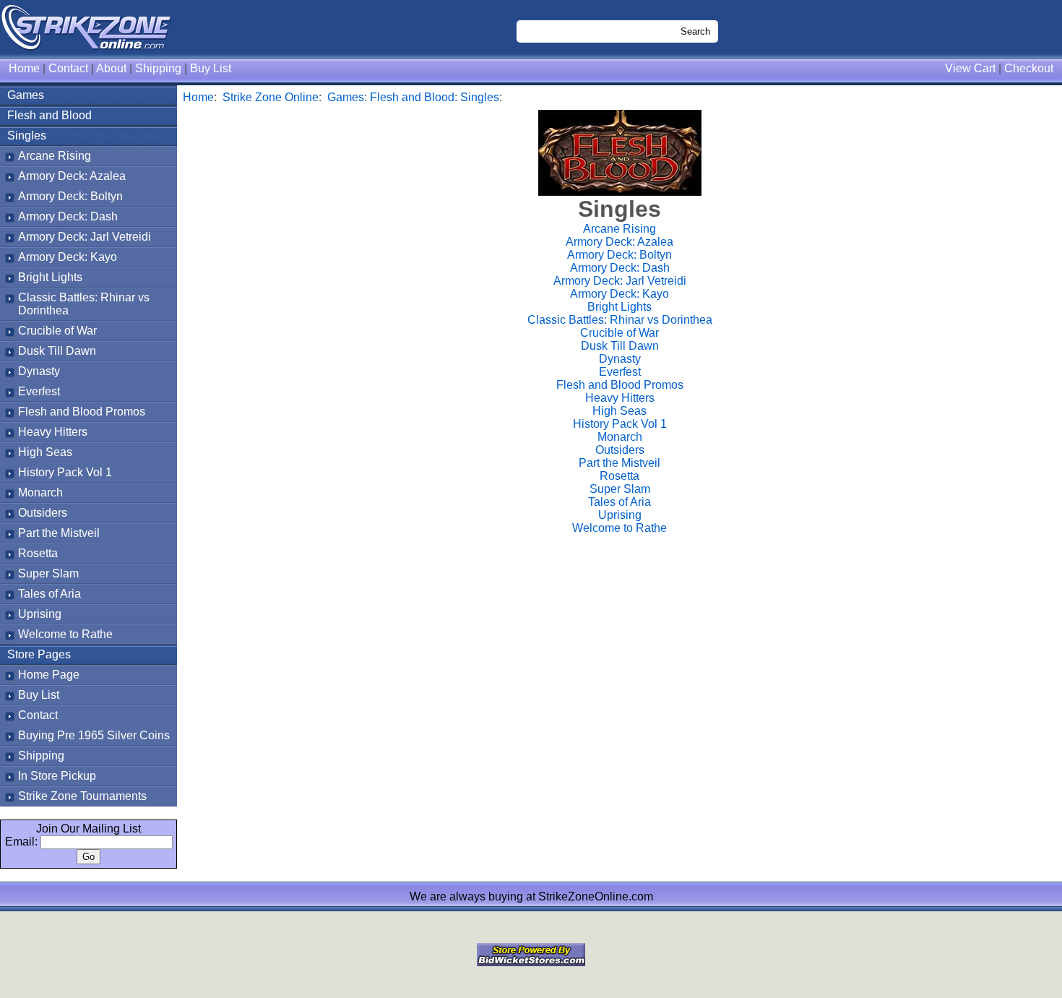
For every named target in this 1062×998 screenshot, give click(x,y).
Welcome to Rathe (65, 634)
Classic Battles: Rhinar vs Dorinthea (619, 320)
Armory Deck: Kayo (67, 257)
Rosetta (38, 553)
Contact (68, 68)
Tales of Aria (49, 594)
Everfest (39, 391)
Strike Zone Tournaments (82, 796)
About (111, 68)
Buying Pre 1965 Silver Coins (94, 735)
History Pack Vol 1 (65, 472)
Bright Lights (50, 277)
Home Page (48, 674)
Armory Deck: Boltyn (70, 196)
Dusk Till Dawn (57, 351)
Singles (26, 135)
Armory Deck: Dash (68, 216)
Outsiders (42, 513)
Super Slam (48, 573)
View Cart (970, 68)
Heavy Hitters (52, 432)
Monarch (40, 492)
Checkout (1028, 68)
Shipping (158, 68)
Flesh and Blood (49, 115)
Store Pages (39, 654)
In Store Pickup (57, 776)
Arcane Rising (54, 156)
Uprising (39, 614)
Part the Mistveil (59, 533)
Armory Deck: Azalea (72, 176)
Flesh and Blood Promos (81, 411)
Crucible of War (57, 330)
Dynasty (39, 371)
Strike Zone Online (271, 97)
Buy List (210, 68)
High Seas (45, 452)
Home (24, 68)
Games (25, 95)
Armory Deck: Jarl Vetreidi (84, 237)
